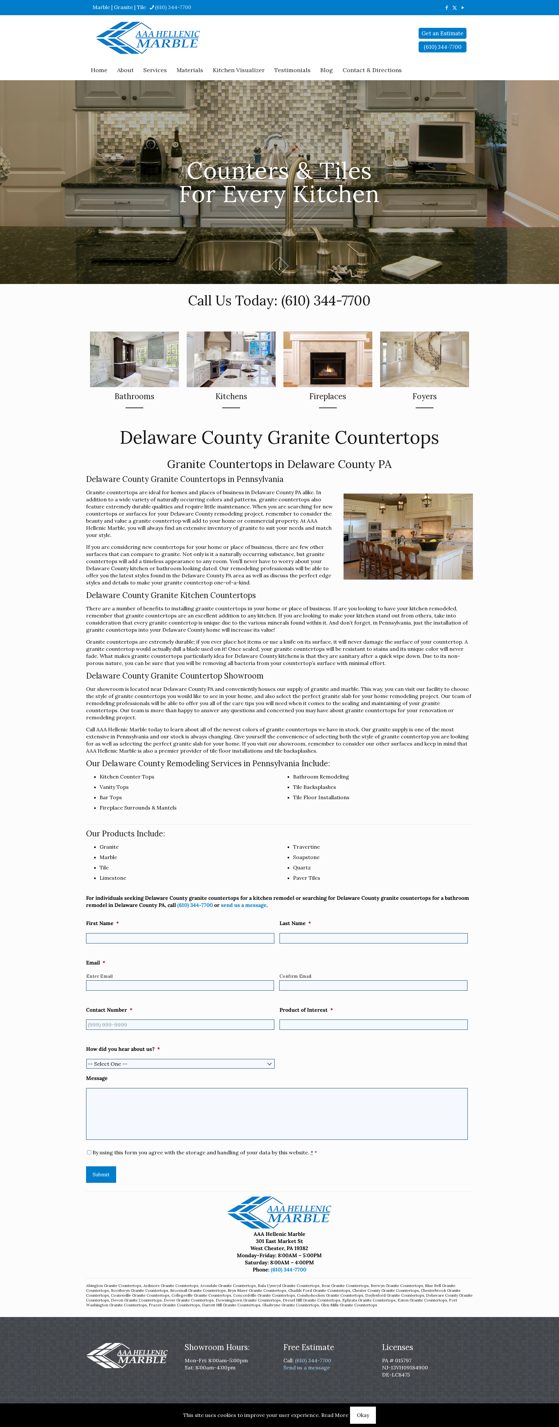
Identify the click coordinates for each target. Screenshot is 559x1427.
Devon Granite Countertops (136, 1300)
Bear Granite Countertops (345, 1285)
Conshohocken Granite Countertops (330, 1295)
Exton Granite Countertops (422, 1300)
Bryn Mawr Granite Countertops (257, 1290)
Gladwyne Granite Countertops (290, 1304)
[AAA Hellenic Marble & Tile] (148, 37)
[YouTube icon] (462, 8)
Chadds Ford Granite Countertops (319, 1290)
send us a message (244, 905)
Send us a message (306, 1367)
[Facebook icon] (446, 8)
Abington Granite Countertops (113, 1285)
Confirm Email (296, 976)
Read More (334, 1415)
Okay (363, 1415)
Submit (101, 1174)
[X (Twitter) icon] (454, 8)
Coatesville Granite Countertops (140, 1295)
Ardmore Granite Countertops (170, 1285)
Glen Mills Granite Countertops (349, 1304)
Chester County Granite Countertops (385, 1290)
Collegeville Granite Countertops (201, 1295)
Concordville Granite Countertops (264, 1295)
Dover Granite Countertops (189, 1300)
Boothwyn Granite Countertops (139, 1290)
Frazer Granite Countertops (174, 1304)
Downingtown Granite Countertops (248, 1300)
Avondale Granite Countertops (228, 1285)
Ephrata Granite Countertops (369, 1300)
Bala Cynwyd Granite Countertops (289, 1285)
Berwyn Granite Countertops (397, 1285)
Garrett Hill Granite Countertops (231, 1304)
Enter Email (99, 976)
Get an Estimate (443, 33)
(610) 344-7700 (173, 7)
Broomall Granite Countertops (198, 1290)
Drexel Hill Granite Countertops (311, 1300)
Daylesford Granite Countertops (394, 1295)
